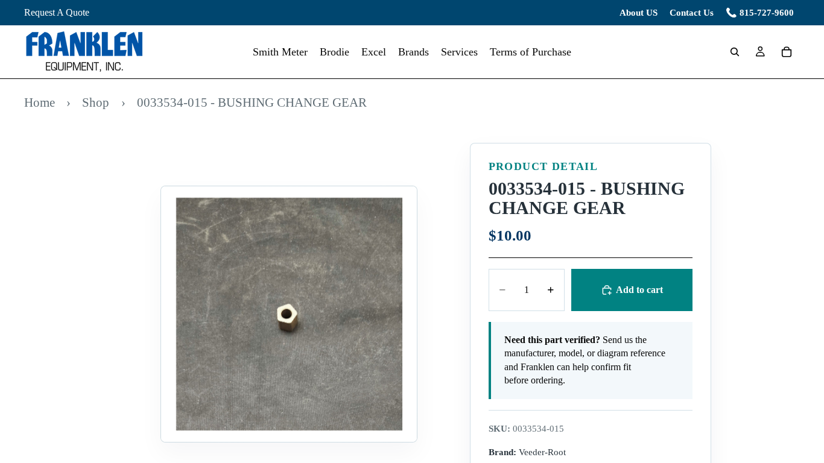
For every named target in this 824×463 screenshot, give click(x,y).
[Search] (734, 52)
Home (39, 102)
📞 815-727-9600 (760, 12)
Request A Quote (56, 12)
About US (639, 12)
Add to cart (639, 290)
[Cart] (786, 52)
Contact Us (692, 12)
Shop (95, 102)
